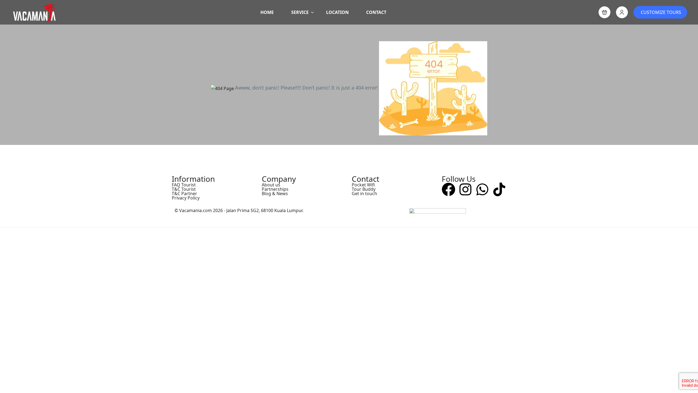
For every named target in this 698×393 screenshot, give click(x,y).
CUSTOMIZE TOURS (661, 12)
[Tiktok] (499, 189)
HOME (267, 12)
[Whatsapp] (482, 189)
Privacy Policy (186, 198)
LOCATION (337, 12)
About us (271, 185)
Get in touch (364, 193)
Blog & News (275, 193)
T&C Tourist (184, 189)
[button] (604, 12)
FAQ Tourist (184, 185)
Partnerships (275, 189)
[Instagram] (465, 189)
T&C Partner (184, 193)
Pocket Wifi (363, 185)
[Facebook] (448, 189)
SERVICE (300, 12)
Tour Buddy (363, 189)
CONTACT (376, 12)
